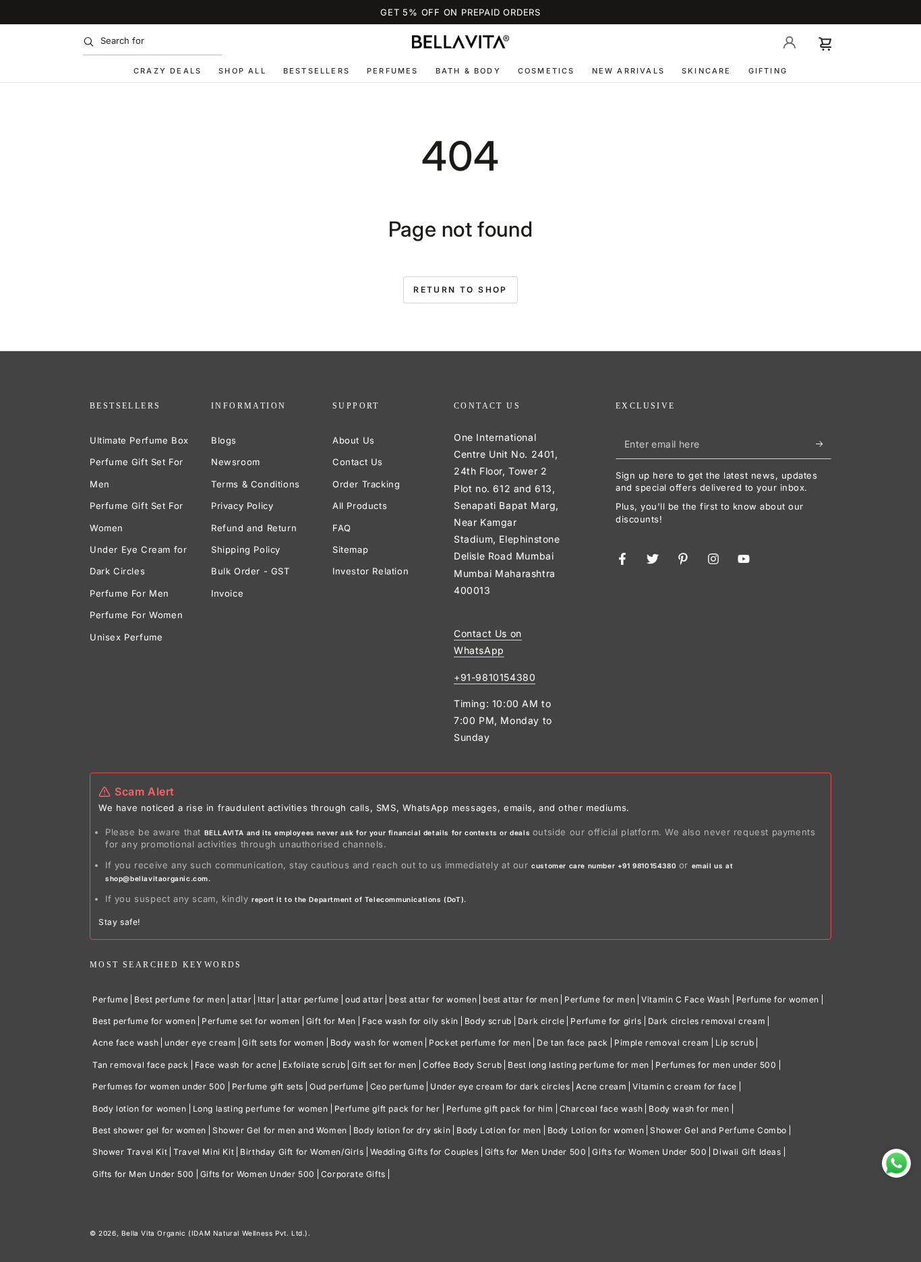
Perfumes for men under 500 (716, 1065)
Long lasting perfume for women (260, 1109)
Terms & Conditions (255, 484)
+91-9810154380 (494, 677)
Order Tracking (366, 484)
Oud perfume (336, 1086)
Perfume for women (777, 999)
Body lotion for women (139, 1109)
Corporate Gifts (353, 1174)
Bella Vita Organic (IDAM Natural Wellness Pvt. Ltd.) (214, 1233)
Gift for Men (331, 1021)
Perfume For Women (136, 614)
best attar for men (520, 999)
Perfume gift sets (267, 1086)
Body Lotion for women (596, 1130)
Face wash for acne (236, 1065)
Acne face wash (125, 1043)
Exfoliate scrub (314, 1065)
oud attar (364, 999)
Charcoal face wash (601, 1109)
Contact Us (357, 461)
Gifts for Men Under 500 (536, 1152)
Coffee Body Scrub (462, 1065)
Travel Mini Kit (203, 1152)
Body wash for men (689, 1109)
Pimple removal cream (661, 1043)
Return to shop (460, 289)
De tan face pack (572, 1043)
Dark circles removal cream (707, 1021)
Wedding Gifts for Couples (424, 1152)
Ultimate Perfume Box (139, 440)
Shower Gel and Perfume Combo (718, 1130)
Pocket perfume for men (480, 1043)
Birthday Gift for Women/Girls (301, 1152)
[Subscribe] (823, 443)
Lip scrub (734, 1043)
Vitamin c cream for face (684, 1086)
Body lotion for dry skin (401, 1130)
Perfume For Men (129, 593)
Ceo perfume (397, 1086)
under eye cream (200, 1043)
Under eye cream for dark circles (500, 1086)
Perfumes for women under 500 (159, 1086)
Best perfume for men (179, 999)
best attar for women (433, 999)
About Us (353, 440)
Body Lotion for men (498, 1130)
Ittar (266, 999)
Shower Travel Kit (129, 1152)
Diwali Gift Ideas (747, 1152)
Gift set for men (384, 1065)
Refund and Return (254, 527)
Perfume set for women (251, 1021)
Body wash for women (376, 1043)
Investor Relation (370, 571)
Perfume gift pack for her (387, 1109)
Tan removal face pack (140, 1065)
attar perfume (310, 999)
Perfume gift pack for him (500, 1109)
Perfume (110, 999)
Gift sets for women (283, 1043)
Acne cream (601, 1086)
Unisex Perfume (126, 637)
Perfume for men (599, 999)
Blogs (224, 440)
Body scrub (488, 1021)
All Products (359, 505)
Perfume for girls (605, 1021)
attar (241, 999)
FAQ (341, 527)
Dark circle (541, 1021)
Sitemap (350, 549)
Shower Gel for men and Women (279, 1130)
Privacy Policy (242, 505)
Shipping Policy (245, 549)
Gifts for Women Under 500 (649, 1152)
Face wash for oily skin (410, 1021)
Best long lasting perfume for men (578, 1065)
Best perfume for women (144, 1021)
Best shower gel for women (149, 1130)
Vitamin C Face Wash (685, 999)
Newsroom (235, 461)
